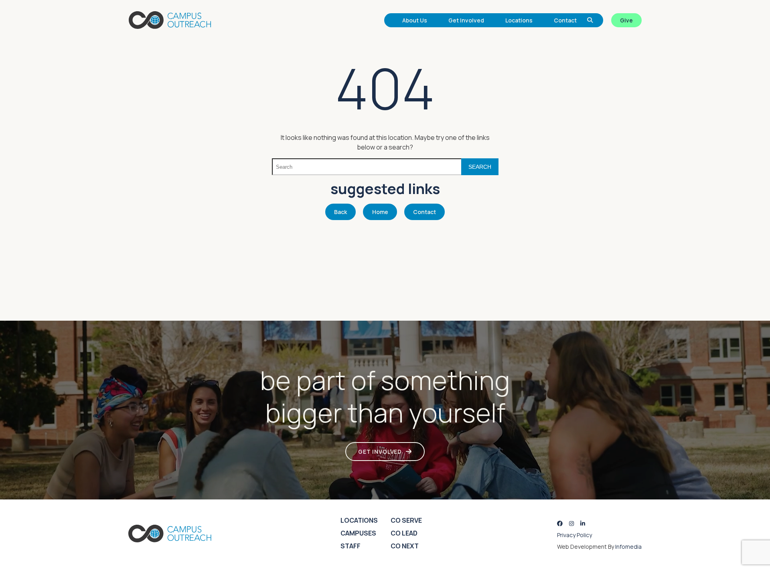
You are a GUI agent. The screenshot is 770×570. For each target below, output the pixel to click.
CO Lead (404, 533)
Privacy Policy (574, 535)
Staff (350, 546)
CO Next (405, 546)
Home (380, 212)
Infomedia (628, 546)
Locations (519, 20)
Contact (565, 20)
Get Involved (466, 20)
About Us (414, 20)
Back (340, 212)
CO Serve (406, 520)
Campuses (358, 533)
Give (626, 20)
